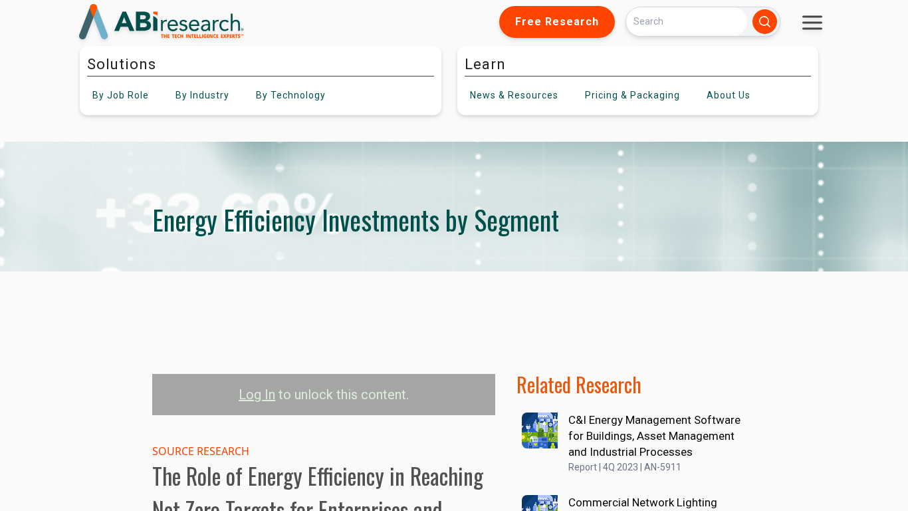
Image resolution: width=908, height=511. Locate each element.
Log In (257, 395)
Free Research (557, 21)
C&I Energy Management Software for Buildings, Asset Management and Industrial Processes (654, 435)
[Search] (764, 21)
